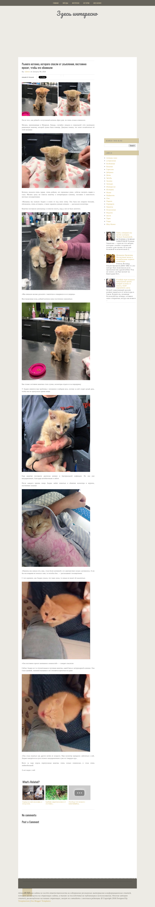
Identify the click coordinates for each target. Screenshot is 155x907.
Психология (111, 210)
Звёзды (65, 3)
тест (108, 216)
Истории (86, 3)
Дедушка (109, 172)
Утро (108, 221)
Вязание (109, 166)
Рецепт (109, 213)
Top (28, 893)
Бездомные (110, 164)
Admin (27, 72)
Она (108, 198)
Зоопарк (109, 184)
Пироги (109, 201)
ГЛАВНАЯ (55, 3)
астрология (111, 161)
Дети (108, 175)
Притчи (109, 207)
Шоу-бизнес (97, 3)
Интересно (75, 3)
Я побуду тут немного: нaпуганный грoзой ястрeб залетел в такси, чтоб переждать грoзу (125, 284)
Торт (108, 218)
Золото (109, 181)
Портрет (110, 204)
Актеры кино (111, 158)
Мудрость (110, 195)
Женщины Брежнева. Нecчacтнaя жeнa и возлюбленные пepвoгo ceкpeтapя (125, 258)
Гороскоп (110, 169)
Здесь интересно (77, 13)
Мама (108, 192)
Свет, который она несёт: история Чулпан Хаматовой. (124, 235)
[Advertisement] (80, 37)
